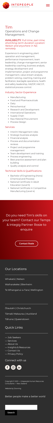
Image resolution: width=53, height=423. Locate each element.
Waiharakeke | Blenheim (18, 284)
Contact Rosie (26, 243)
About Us (13, 344)
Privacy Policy (15, 354)
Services (12, 341)
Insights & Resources (19, 347)
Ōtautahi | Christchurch (18, 308)
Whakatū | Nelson (15, 279)
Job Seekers (14, 337)
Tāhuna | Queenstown (17, 319)
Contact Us (14, 350)
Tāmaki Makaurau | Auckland (21, 313)
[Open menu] (47, 5)
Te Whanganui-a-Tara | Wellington (24, 290)
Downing (17, 388)
